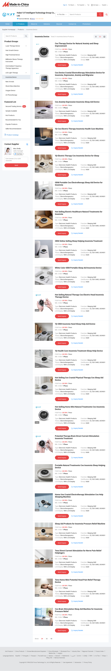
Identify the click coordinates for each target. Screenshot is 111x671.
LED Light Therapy (12, 73)
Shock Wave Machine (13, 86)
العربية (73, 656)
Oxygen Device (10, 90)
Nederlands (65, 656)
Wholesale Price (65, 651)
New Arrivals (10, 82)
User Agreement (67, 662)
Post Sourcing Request (106, 14)
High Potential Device (13, 55)
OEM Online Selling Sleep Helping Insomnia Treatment (78, 241)
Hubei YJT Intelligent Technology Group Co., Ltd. (36, 14)
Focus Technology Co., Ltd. (41, 662)
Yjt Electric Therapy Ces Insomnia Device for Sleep (77, 156)
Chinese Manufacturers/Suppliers (36, 651)
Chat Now (19, 154)
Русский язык (42, 656)
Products (21, 24)
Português (25, 656)
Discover (59, 24)
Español (17, 656)
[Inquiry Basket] (88, 5)
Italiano (51, 656)
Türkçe (104, 656)
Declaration (78, 662)
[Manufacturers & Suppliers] (16, 4)
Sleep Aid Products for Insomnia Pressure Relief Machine (80, 524)
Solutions (47, 24)
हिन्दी (91, 656)
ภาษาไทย (97, 656)
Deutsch (57, 656)
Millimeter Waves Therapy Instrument (14, 60)
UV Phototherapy (11, 95)
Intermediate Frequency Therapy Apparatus (13, 67)
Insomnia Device (11, 77)
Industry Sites (76, 651)
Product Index (99, 651)
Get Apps (96, 5)
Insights (60, 653)
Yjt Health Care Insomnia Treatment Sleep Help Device (79, 351)
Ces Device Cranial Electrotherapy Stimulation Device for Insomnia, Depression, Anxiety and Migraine (80, 74)
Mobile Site (52, 653)
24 (42, 639)
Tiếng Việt (49, 658)
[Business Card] (27, 144)
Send (16, 165)
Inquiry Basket (78, 65)
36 (47, 639)
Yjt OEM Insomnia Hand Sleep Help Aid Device (75, 324)
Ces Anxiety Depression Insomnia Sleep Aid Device (77, 102)
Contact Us (72, 24)
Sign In (65, 5)
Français (33, 656)
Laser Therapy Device (13, 46)
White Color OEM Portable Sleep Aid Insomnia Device (78, 268)
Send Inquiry (62, 65)
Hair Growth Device (12, 50)
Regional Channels (87, 651)
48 (51, 639)
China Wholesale (53, 651)
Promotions (87, 24)
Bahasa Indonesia (59, 658)
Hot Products (9, 651)
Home (7, 24)
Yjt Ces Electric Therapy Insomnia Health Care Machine (79, 129)
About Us (34, 24)
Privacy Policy (88, 662)
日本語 (85, 656)
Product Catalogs (13, 135)
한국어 (79, 656)
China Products (19, 651)
